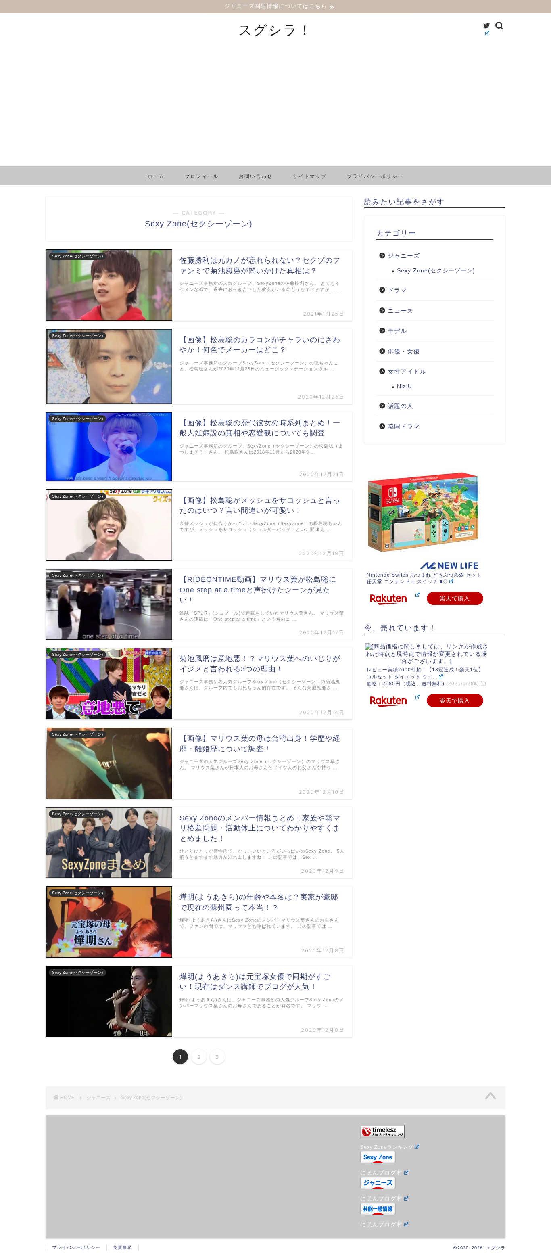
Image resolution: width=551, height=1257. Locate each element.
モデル (397, 330)
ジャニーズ (404, 255)
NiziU (404, 386)
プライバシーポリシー (375, 176)
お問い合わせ (256, 176)
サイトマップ (310, 176)
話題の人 (400, 405)
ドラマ (397, 290)
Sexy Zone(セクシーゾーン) (436, 271)
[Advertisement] (275, 105)
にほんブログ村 (381, 1173)
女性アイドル (407, 371)
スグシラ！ (275, 29)
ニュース (400, 310)
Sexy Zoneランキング (386, 1147)
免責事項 (122, 1247)
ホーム (156, 176)
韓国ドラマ (404, 426)
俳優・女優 (404, 351)
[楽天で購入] (417, 595)
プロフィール (202, 176)
